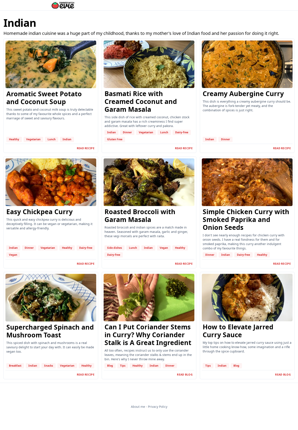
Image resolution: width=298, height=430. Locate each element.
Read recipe (85, 148)
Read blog (185, 374)
